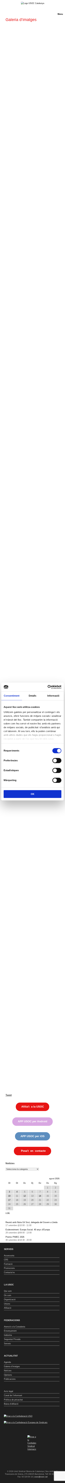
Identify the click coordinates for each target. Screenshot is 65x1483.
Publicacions (10, 1379)
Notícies (8, 1370)
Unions (7, 1304)
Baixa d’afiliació (11, 1404)
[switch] (56, 760)
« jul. (8, 1213)
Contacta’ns (9, 1272)
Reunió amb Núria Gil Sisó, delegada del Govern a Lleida (31, 1222)
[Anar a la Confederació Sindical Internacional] (31, 1443)
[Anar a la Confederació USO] (18, 1416)
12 (25, 1196)
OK (32, 794)
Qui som (8, 1291)
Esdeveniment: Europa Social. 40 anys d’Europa (28, 1229)
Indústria (8, 1335)
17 (9, 1200)
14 (40, 1196)
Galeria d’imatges (12, 1366)
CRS (6, 1260)
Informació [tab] (53, 695)
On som (7, 1295)
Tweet (9, 1095)
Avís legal (8, 1391)
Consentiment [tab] (11, 695)
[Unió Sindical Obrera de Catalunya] (32, 3)
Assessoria (9, 1255)
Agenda (7, 1362)
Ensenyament (10, 1331)
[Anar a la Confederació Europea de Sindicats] (25, 1422)
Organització (9, 1299)
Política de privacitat (13, 1400)
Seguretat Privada (12, 1339)
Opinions (8, 1375)
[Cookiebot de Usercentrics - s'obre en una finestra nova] (47, 687)
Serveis (7, 1343)
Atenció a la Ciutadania (14, 1326)
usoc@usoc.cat (40, 1477)
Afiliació (7, 1308)
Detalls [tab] (32, 695)
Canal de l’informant (13, 1395)
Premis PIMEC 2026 (15, 1237)
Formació (8, 1264)
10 (9, 1196)
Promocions (9, 1268)
